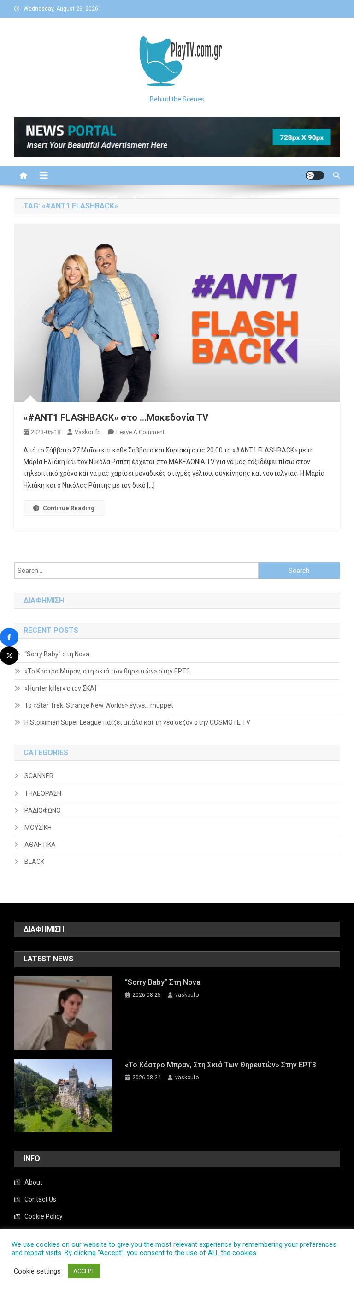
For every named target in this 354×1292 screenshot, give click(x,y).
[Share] (9, 637)
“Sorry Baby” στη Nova (56, 654)
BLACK (34, 861)
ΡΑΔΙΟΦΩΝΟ (42, 810)
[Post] (9, 655)
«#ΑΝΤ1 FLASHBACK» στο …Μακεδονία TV (116, 417)
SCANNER (38, 776)
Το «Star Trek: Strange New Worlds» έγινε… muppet (98, 705)
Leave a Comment (140, 432)
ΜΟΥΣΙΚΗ (38, 827)
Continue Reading (68, 508)
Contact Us (40, 1199)
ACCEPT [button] (83, 1271)
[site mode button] (315, 175)
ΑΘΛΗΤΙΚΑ (40, 844)
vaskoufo (88, 432)
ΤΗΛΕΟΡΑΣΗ (42, 793)
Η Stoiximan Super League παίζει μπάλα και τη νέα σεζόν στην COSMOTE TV (137, 722)
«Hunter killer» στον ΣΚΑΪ (60, 688)
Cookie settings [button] (37, 1271)
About (33, 1182)
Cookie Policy (43, 1216)
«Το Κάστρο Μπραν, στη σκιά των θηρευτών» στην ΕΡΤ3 (107, 671)
